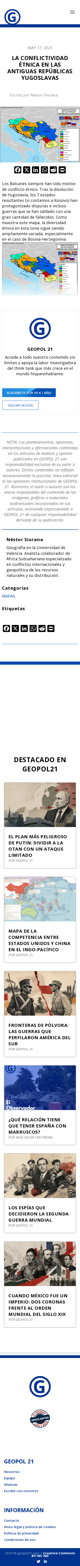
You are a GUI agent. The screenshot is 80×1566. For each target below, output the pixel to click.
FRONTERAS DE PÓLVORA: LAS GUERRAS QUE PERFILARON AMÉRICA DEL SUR (39, 1034)
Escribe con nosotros (21, 1491)
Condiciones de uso (20, 1539)
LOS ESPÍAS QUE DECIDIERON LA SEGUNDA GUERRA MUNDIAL (38, 1214)
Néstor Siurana (44, 95)
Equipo (9, 1478)
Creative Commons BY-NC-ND (53, 1554)
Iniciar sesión (20, 405)
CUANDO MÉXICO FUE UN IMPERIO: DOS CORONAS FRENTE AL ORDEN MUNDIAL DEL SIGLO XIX (38, 1305)
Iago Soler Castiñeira (34, 1137)
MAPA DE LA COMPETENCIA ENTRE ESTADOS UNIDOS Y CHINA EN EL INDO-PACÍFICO (39, 940)
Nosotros (12, 1471)
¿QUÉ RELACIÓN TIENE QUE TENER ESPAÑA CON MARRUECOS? (37, 1126)
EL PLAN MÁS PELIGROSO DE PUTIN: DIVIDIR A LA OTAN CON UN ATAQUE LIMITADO (37, 846)
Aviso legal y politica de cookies (30, 1527)
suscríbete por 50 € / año (29, 392)
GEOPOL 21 (24, 860)
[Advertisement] (40, 706)
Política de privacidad (21, 1533)
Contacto (11, 1520)
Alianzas (11, 1484)
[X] (26, 170)
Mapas (8, 596)
